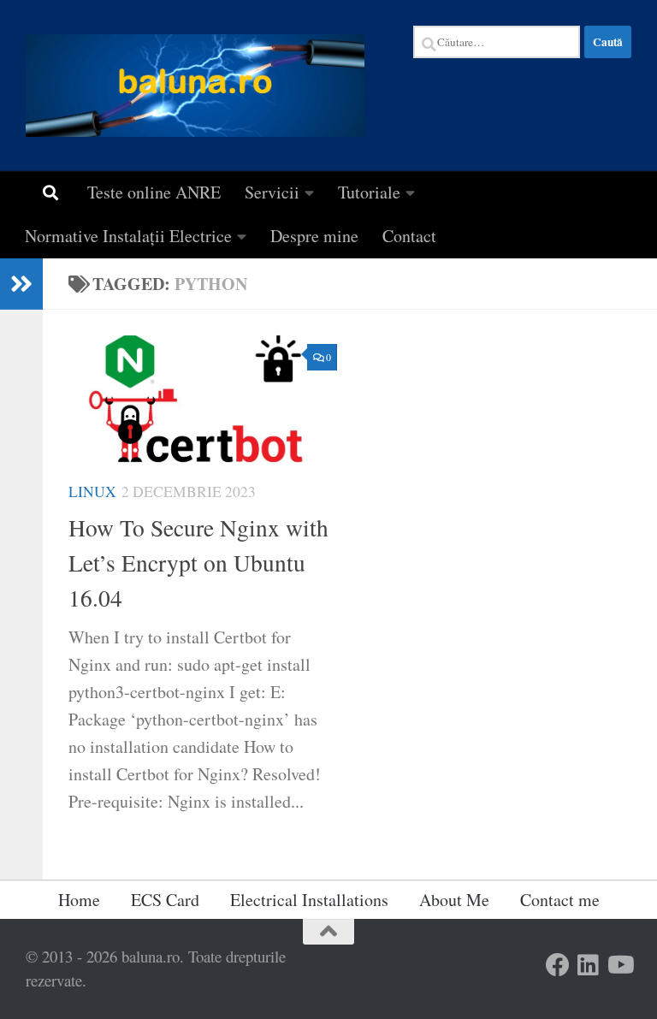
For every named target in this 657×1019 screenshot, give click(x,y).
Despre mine (314, 235)
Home (79, 899)
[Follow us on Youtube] (619, 965)
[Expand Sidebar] (21, 284)
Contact (409, 235)
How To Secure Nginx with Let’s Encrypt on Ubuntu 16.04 (198, 563)
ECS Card (165, 899)
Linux (92, 491)
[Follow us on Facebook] (558, 965)
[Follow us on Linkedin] (589, 965)
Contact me (560, 899)
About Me (454, 899)
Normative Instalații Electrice (128, 235)
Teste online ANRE (154, 192)
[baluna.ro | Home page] (195, 85)
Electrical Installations (309, 899)
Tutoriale (369, 192)
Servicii (272, 192)
